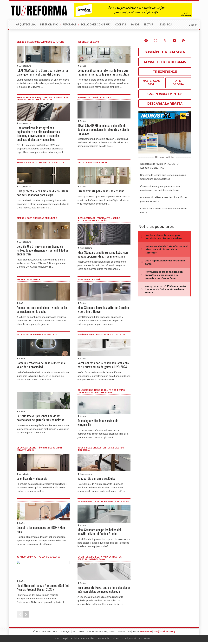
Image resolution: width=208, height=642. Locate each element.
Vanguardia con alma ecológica (97, 478)
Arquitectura (25, 66)
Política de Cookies (108, 638)
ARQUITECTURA (26, 24)
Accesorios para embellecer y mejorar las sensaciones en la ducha (42, 309)
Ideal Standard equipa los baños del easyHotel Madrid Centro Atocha (99, 531)
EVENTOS (167, 26)
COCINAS (120, 24)
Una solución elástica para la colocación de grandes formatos (163, 199)
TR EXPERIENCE (165, 71)
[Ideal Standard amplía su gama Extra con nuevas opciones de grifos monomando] (104, 234)
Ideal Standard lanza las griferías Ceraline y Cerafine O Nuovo (103, 309)
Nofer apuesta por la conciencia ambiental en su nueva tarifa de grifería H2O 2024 (103, 364)
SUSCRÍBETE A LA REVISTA (165, 52)
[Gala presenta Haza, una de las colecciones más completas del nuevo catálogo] (104, 571)
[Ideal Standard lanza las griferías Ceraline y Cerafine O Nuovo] (104, 291)
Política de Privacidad (82, 638)
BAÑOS (134, 24)
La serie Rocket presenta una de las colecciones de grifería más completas (40, 417)
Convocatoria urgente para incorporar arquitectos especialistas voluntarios (160, 188)
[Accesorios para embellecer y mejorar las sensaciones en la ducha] (43, 291)
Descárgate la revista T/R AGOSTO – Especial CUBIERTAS (160, 165)
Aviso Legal (61, 638)
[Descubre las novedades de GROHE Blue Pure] (43, 511)
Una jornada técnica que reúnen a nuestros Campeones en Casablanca (163, 177)
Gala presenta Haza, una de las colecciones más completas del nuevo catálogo (104, 589)
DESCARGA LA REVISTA (164, 103)
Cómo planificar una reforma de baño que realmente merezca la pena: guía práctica (103, 72)
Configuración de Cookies (136, 638)
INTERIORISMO (49, 24)
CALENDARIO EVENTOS (164, 94)
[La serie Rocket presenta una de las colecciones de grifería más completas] (43, 400)
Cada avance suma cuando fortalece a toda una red (163, 210)
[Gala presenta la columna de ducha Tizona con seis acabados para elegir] (43, 175)
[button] (185, 24)
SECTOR (150, 26)
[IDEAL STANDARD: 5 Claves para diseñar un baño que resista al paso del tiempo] (43, 54)
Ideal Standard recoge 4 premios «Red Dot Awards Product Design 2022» (43, 587)
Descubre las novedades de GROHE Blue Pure (41, 529)
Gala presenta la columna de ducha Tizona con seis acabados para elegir (42, 192)
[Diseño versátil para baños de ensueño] (104, 175)
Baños (83, 66)
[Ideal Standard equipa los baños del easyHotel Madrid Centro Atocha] (104, 513)
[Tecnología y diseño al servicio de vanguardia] (104, 404)
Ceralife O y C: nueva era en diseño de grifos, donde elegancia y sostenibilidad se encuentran (42, 250)
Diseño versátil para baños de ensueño (101, 190)
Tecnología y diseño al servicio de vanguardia (98, 422)
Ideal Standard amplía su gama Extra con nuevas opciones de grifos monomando (103, 254)
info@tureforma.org (164, 631)
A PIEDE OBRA (178, 82)
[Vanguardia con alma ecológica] (104, 462)
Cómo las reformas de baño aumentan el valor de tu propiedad (41, 364)
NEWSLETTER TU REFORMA (165, 62)
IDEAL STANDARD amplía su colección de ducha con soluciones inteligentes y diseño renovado (104, 129)
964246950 (146, 631)
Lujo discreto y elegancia (32, 478)
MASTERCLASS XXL (151, 82)
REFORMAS (69, 24)
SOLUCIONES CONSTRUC (95, 24)
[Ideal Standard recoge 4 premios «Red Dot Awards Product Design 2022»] (43, 569)
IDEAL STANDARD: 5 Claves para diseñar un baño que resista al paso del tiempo (43, 72)
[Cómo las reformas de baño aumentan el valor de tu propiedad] (43, 347)
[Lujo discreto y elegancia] (43, 462)
